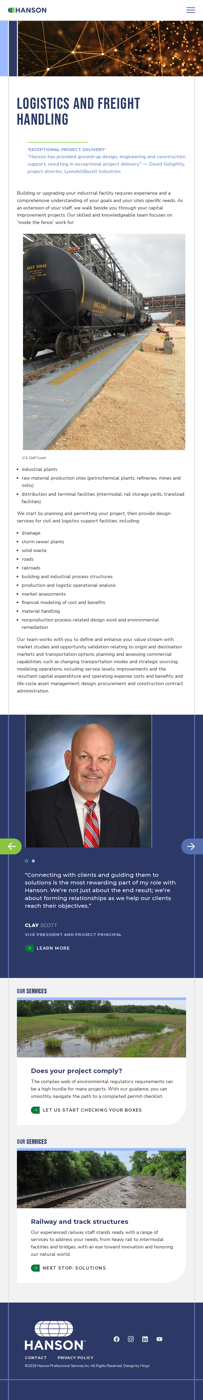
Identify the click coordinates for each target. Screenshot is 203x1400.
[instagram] (131, 1339)
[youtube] (159, 1339)
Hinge (144, 1366)
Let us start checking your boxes (92, 1110)
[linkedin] (145, 1339)
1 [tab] (26, 861)
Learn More (53, 963)
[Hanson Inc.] (27, 10)
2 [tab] (33, 861)
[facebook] (116, 1339)
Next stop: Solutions (74, 1268)
